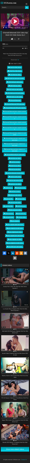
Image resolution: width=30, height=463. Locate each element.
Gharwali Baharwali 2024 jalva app (15, 104)
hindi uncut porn (21, 206)
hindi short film (8, 206)
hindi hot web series (15, 176)
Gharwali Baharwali (15, 100)
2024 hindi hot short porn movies (15, 78)
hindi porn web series (15, 195)
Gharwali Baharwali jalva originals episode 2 (15, 117)
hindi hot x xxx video (15, 184)
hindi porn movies (15, 191)
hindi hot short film (15, 169)
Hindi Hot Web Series (15, 67)
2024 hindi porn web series (15, 82)
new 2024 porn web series (15, 246)
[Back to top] (25, 458)
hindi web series (9, 217)
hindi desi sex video (15, 158)
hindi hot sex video (15, 165)
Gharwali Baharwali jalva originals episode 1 (15, 112)
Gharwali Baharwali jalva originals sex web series (15, 144)
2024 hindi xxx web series (15, 96)
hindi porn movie (21, 187)
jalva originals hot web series (15, 228)
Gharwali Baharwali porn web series (15, 154)
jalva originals (15, 221)
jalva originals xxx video (15, 239)
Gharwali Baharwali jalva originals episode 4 (15, 128)
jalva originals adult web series (15, 224)
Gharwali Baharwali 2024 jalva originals (15, 107)
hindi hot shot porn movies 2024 (15, 173)
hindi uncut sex (9, 213)
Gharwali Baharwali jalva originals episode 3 (15, 123)
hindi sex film (9, 198)
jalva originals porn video (15, 232)
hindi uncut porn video (15, 209)
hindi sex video (21, 198)
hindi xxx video (22, 217)
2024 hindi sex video (15, 85)
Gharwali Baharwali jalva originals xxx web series (15, 150)
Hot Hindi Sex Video (15, 74)
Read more (14, 59)
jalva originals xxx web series (15, 243)
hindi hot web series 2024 (15, 180)
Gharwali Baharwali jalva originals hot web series (15, 133)
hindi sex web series (15, 202)
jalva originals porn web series (15, 235)
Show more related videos (15, 449)
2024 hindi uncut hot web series (15, 93)
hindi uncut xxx (21, 213)
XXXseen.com (9, 3)
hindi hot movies (15, 162)
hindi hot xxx (9, 187)
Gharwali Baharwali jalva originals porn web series (15, 139)
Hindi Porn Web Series (15, 71)
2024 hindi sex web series (15, 89)
